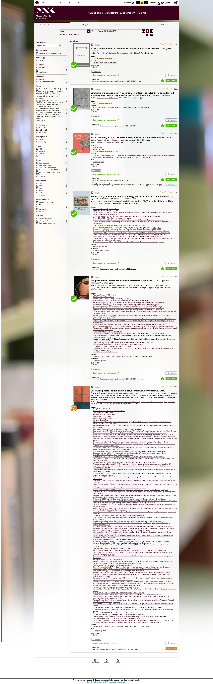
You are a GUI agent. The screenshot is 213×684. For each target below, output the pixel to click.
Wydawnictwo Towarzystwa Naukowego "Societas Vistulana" (118, 285)
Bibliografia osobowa (88, 25)
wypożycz (171, 80)
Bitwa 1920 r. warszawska (151, 156)
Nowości (54, 3)
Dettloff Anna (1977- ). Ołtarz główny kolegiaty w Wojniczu (113, 455)
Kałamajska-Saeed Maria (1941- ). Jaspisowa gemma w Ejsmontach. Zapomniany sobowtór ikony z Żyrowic (130, 490)
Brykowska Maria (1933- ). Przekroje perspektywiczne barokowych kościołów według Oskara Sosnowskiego (130, 442)
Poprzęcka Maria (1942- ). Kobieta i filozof (107, 559)
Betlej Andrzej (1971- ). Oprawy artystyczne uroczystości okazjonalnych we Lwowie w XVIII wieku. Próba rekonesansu (134, 436)
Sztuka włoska (115, 107)
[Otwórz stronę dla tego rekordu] (82, 100)
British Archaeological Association (108, 201)
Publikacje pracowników (124, 25)
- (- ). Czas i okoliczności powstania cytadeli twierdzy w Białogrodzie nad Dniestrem (131, 567)
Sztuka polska (144, 626)
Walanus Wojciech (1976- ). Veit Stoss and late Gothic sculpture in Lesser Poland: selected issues (127, 236)
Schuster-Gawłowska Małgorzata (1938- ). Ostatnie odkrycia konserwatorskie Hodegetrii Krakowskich (128, 324)
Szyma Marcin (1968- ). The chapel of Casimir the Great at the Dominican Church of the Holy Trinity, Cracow (131, 231)
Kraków (95, 246)
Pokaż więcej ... (41, 121)
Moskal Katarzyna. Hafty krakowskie (105, 352)
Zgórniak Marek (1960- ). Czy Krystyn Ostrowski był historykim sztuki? (117, 618)
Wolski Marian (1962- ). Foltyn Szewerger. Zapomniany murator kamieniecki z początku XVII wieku (127, 607)
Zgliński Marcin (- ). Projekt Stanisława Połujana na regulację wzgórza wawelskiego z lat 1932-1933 (129, 616)
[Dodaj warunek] (147, 31)
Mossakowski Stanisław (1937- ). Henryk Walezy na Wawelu (114, 539)
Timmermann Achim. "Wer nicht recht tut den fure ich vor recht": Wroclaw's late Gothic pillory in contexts (129, 234)
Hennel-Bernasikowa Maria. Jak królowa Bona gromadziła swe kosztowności (119, 488)
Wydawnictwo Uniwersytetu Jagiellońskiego (112, 53)
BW (137, 2)
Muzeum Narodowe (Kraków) (130, 156)
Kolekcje (77, 34)
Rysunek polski (108, 157)
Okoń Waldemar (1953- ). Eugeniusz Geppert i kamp (111, 548)
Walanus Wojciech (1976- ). (104, 295)
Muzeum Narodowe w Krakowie (108, 142)
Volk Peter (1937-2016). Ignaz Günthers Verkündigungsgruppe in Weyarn (118, 593)
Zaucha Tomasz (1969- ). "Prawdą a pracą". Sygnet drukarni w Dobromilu (118, 615)
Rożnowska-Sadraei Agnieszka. (106, 209)
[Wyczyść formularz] (147, 34)
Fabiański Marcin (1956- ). (104, 414)
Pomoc (71, 3)
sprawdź (171, 184)
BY (146, 2)
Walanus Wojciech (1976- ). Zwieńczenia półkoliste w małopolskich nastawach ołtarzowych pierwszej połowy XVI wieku (134, 319)
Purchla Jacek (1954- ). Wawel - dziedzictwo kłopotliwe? (112, 565)
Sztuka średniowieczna (101, 107)
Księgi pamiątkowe (99, 360)
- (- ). (104, 58)
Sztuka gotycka (146, 356)
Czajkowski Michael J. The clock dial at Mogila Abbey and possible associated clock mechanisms (126, 216)
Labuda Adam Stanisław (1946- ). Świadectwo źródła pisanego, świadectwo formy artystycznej (126, 304)
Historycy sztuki (120, 356)
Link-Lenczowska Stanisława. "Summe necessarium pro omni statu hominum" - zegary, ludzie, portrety (129, 521)
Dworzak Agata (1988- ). (103, 412)
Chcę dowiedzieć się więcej (96, 682)
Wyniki (44, 3)
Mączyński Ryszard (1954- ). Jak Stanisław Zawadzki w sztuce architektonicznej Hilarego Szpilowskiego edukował (132, 526)
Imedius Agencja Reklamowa (107, 98)
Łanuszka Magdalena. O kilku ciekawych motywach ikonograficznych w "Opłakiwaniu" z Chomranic (127, 306)
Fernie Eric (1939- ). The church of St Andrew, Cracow (112, 218)
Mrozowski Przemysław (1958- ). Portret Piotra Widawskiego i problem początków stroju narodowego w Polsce (131, 541)
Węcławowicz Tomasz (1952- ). (105, 211)
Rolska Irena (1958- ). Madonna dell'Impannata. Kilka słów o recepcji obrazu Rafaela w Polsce (126, 569)
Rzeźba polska (98, 63)
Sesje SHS (160, 25)
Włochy (146, 107)
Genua (140, 107)
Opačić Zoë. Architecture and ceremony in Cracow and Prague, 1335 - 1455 (119, 225)
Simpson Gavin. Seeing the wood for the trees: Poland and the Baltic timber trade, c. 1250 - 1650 (127, 229)
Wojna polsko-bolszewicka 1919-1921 (128, 157)
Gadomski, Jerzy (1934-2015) (103, 356)
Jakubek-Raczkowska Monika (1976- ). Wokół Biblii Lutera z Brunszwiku (118, 344)
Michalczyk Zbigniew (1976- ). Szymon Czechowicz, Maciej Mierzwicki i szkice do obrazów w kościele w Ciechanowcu (134, 528)
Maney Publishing (127, 201)
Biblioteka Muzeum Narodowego (52, 25)
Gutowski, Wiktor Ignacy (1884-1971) (106, 156)
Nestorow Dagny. (100, 420)
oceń (176, 44)
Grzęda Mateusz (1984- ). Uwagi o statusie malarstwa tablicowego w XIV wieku (120, 300)
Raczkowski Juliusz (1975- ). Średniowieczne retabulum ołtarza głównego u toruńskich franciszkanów (128, 302)
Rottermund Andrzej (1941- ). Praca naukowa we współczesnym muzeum (118, 571)
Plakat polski (97, 157)
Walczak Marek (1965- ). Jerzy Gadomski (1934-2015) (112, 299)
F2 (168, 2)
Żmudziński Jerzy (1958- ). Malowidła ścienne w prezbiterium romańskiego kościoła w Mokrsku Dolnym (129, 333)
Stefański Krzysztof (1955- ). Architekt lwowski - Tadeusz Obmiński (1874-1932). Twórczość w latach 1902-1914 (132, 581)
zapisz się (171, 648)
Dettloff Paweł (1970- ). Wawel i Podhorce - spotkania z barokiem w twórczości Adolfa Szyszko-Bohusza (129, 457)
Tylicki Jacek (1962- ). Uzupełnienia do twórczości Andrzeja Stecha (116, 587)
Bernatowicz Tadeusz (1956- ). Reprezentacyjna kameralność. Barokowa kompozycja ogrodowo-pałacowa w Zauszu (133, 435)
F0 (159, 2)
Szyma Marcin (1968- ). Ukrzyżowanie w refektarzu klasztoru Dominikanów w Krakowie (123, 343)
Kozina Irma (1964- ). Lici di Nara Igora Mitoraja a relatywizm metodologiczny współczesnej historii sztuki (129, 499)
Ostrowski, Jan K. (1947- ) (102, 626)
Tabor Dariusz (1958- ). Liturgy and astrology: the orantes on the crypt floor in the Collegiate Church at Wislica (131, 233)
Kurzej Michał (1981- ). (102, 418)
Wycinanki (146, 157)
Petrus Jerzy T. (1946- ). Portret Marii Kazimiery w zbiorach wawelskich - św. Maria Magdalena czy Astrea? (130, 550)
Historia (63, 3)
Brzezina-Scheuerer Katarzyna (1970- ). (109, 411)
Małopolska (103, 246)
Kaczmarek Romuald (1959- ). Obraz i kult (107, 332)
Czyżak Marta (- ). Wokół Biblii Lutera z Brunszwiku (112, 346)
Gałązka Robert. (99, 149)
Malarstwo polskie (167, 156)
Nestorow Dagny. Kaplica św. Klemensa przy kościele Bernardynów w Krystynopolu (122, 543)
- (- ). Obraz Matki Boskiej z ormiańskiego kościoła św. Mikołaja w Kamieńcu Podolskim (133, 326)
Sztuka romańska (110, 63)
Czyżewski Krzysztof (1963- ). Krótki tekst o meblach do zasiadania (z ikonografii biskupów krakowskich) (129, 453)
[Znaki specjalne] (151, 34)
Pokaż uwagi (96, 71)
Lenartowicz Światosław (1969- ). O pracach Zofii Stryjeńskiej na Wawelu (118, 515)
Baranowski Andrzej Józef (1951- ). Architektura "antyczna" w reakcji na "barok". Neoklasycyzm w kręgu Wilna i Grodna (134, 431)
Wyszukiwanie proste (66, 34)
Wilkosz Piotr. (97, 148)
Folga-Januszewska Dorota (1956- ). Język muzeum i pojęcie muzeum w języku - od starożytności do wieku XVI (132, 464)
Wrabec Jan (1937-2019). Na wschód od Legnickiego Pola (113, 613)
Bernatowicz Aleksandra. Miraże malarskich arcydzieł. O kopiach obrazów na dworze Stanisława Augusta (129, 433)
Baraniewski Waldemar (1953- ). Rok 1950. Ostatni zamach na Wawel (117, 429)
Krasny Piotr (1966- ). (102, 416)
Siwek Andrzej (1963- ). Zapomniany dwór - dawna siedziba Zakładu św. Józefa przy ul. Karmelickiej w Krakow (131, 572)
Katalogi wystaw (98, 162)
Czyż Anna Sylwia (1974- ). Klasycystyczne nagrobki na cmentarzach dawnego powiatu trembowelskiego (129, 451)
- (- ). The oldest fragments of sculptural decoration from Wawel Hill (126, 227)
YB (142, 2)
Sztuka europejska (131, 626)
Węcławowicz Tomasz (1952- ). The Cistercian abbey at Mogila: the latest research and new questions (128, 242)
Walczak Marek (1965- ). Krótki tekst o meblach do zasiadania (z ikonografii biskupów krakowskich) (127, 594)
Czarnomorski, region (129, 107)
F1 (163, 2)
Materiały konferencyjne (101, 250)
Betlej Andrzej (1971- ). (103, 409)
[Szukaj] (151, 31)
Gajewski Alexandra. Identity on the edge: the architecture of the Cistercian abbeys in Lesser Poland (128, 220)
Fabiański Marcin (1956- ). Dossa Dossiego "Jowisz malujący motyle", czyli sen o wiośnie (124, 462)
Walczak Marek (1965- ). (103, 297)
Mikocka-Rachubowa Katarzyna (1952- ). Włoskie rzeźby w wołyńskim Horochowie (121, 530)
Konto (80, 3)
